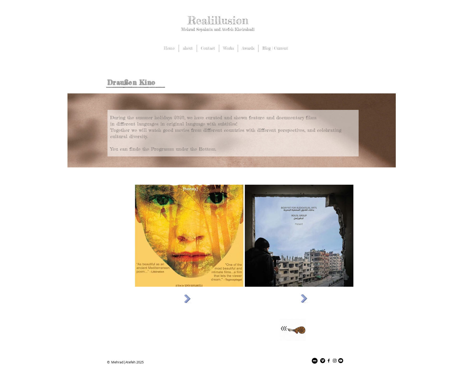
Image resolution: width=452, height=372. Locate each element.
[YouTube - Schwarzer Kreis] (340, 360)
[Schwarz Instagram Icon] (334, 360)
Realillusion (217, 20)
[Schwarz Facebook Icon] (328, 360)
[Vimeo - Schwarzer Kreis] (322, 360)
